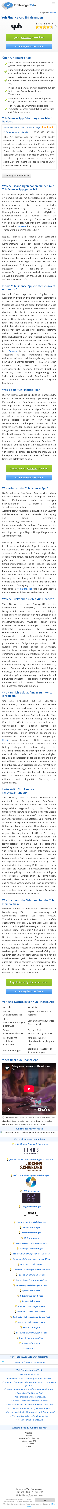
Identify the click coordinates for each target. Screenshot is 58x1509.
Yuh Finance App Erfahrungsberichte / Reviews (30, 1378)
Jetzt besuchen (29, 37)
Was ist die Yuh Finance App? (30, 1393)
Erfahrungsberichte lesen (29, 46)
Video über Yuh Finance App (30, 1419)
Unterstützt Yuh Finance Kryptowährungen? (30, 1408)
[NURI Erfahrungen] (29, 1197)
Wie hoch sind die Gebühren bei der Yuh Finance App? (30, 1412)
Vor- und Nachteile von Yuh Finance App (30, 1416)
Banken (22, 226)
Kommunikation (24, 588)
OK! (45, 1500)
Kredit (5, 739)
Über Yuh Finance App (30, 1374)
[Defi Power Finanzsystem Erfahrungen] (29, 1181)
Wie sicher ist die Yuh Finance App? (30, 1396)
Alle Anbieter (29, 1348)
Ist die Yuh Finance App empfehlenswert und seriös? (30, 1389)
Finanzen (52, 12)
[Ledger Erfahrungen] (29, 1213)
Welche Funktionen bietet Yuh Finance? (30, 1400)
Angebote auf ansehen (29, 468)
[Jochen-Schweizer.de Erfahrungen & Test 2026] (29, 1166)
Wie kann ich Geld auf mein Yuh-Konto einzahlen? (30, 1404)
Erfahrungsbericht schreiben (16, 175)
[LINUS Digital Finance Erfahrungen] (29, 1150)
